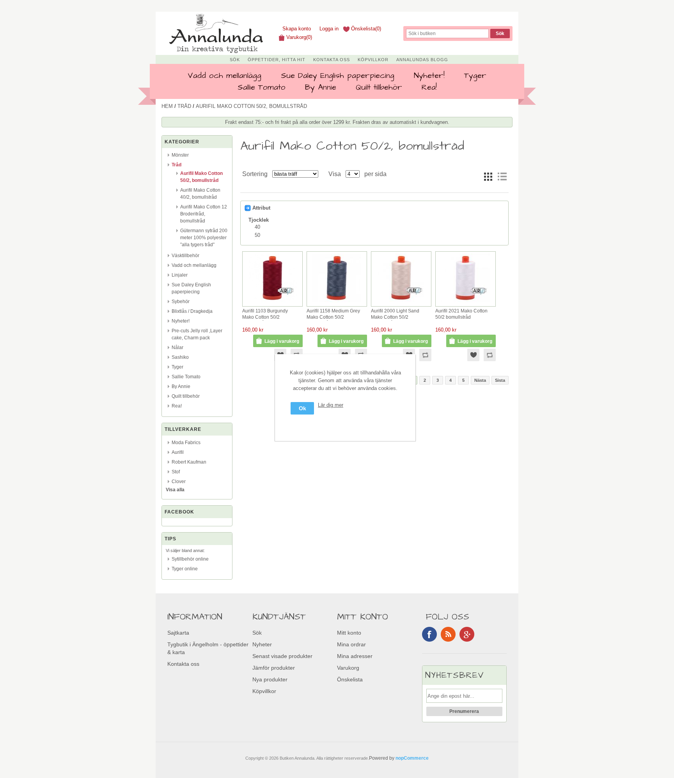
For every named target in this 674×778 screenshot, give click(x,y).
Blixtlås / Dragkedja (192, 311)
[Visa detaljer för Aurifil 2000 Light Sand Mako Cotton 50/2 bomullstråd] (401, 302)
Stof (176, 472)
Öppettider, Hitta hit (276, 59)
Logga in (329, 29)
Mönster (180, 155)
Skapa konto (296, 29)
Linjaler (180, 275)
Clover (179, 481)
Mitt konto (349, 633)
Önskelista (350, 679)
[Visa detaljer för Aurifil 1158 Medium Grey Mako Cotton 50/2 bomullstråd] (336, 302)
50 (257, 235)
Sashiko (180, 357)
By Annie (320, 87)
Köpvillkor (373, 59)
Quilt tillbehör (379, 87)
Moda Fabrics (186, 442)
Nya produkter (269, 679)
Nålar (177, 347)
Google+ (466, 634)
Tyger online (185, 569)
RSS (448, 634)
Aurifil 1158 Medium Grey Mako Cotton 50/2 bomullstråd (333, 314)
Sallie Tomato (262, 87)
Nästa (480, 380)
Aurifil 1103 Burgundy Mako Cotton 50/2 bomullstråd (265, 314)
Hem (167, 106)
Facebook (429, 634)
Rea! (429, 87)
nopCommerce (412, 758)
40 (257, 227)
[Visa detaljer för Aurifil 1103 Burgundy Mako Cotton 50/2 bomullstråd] (272, 302)
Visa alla (175, 489)
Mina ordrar (351, 644)
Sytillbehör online (190, 559)
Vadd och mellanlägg (224, 75)
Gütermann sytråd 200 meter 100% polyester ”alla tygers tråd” (203, 237)
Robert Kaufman (189, 462)
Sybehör (181, 301)
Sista (500, 380)
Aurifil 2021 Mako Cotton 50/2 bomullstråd (461, 314)
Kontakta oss (331, 59)
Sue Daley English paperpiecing (337, 75)
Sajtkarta (178, 633)
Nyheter (262, 644)
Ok (302, 408)
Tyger (475, 75)
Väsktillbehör (185, 255)
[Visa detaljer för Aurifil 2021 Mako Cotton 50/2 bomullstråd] (465, 302)
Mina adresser (354, 656)
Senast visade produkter (282, 656)
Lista (502, 176)
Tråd (184, 106)
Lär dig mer (330, 405)
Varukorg (348, 668)
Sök (235, 59)
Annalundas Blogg (422, 59)
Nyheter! (429, 75)
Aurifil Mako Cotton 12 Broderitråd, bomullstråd (203, 214)
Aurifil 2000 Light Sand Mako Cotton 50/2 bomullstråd (395, 314)
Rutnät (488, 176)
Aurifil (178, 452)
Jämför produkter (273, 668)
